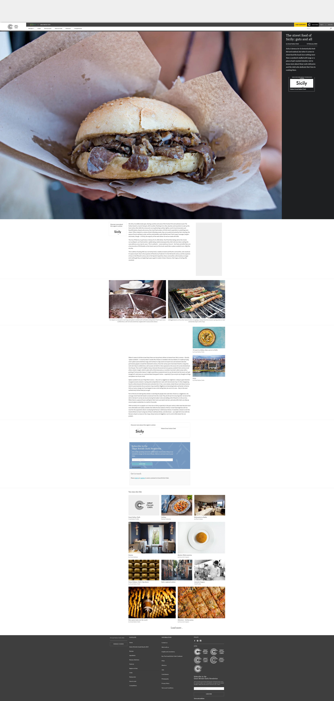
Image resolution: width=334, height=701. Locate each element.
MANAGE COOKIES (118, 644)
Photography (165, 679)
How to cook (132, 681)
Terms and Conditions (167, 688)
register (142, 478)
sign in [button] (137, 478)
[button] (31, 29)
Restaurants (132, 677)
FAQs (163, 660)
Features (131, 664)
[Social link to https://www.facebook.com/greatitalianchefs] (194, 641)
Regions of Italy (133, 668)
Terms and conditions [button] (136, 467)
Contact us (164, 642)
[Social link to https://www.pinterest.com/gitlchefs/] (197, 641)
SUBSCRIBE (142, 464)
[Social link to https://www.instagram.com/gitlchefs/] (200, 641)
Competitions (133, 685)
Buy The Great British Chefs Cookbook (172, 656)
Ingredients (132, 655)
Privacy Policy (165, 683)
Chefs (130, 672)
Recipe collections (134, 660)
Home (131, 642)
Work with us (165, 647)
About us (164, 665)
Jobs (163, 670)
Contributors (165, 674)
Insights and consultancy (168, 651)
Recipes (131, 651)
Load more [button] (176, 628)
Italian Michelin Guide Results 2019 (138, 647)
